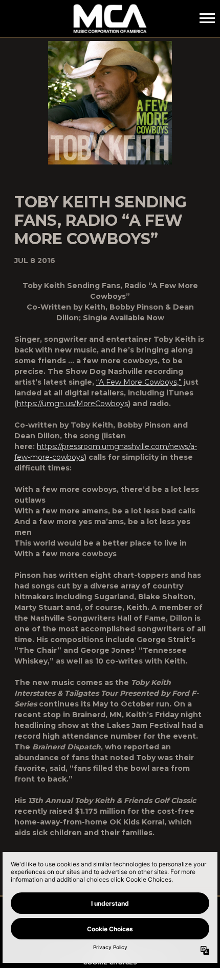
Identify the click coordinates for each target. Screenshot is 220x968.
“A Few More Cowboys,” (139, 382)
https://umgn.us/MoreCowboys (72, 403)
